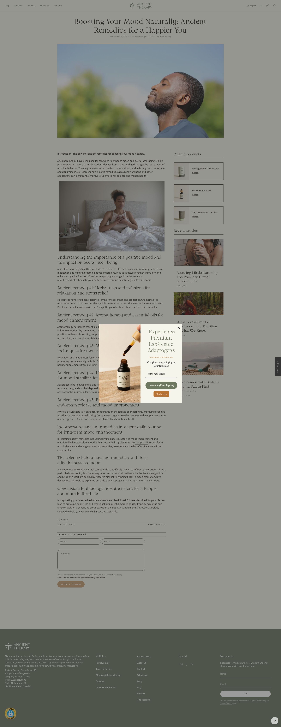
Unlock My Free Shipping (161, 385)
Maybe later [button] (161, 393)
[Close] (178, 327)
